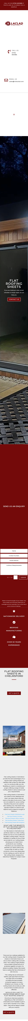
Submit (23, 577)
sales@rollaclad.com (16, 81)
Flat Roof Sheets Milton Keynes (14, 818)
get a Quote (14, 693)
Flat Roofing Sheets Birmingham (14, 822)
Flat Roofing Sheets (14, 284)
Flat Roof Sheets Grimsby (14, 816)
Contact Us (14, 299)
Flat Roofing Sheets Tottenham (14, 820)
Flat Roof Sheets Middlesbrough (14, 814)
